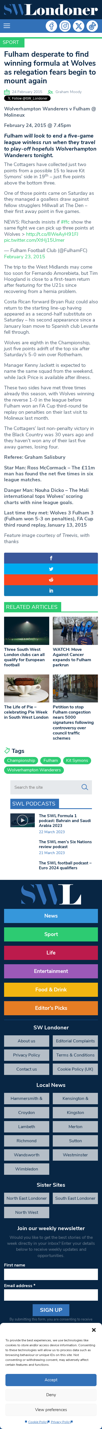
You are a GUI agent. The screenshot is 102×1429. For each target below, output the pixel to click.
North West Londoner (26, 1214)
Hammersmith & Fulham (26, 1100)
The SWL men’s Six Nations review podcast (65, 844)
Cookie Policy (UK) (75, 1069)
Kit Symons (77, 760)
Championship (21, 760)
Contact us (26, 1069)
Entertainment (51, 971)
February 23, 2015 (24, 256)
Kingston (75, 1113)
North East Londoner (27, 1198)
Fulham (51, 760)
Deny (51, 1395)
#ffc (65, 222)
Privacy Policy (61, 1422)
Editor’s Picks (51, 1008)
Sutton (75, 1141)
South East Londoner (75, 1198)
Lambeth (26, 1127)
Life (51, 952)
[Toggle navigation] (7, 26)
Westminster (75, 1155)
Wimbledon (26, 1169)
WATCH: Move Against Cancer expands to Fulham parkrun (72, 657)
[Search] (85, 787)
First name (14, 1265)
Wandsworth (26, 1155)
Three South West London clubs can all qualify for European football (24, 657)
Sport (11, 42)
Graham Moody (68, 91)
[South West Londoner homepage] (51, 9)
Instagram (65, 26)
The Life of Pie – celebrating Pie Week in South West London (26, 712)
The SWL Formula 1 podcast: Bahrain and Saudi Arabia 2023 (65, 820)
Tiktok (92, 26)
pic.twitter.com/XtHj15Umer (34, 240)
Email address (19, 1286)
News (51, 915)
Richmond (26, 1141)
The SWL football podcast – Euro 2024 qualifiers (65, 865)
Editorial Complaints (75, 1041)
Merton (75, 1127)
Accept (51, 1380)
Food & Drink (51, 989)
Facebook (51, 26)
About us (26, 1041)
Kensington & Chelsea (75, 1100)
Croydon (26, 1113)
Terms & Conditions (75, 1055)
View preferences (51, 1409)
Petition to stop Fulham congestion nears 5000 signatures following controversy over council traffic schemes (73, 722)
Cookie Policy (38, 1422)
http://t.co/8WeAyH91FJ (52, 234)
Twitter (78, 26)
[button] (94, 1329)
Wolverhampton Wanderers (34, 770)
